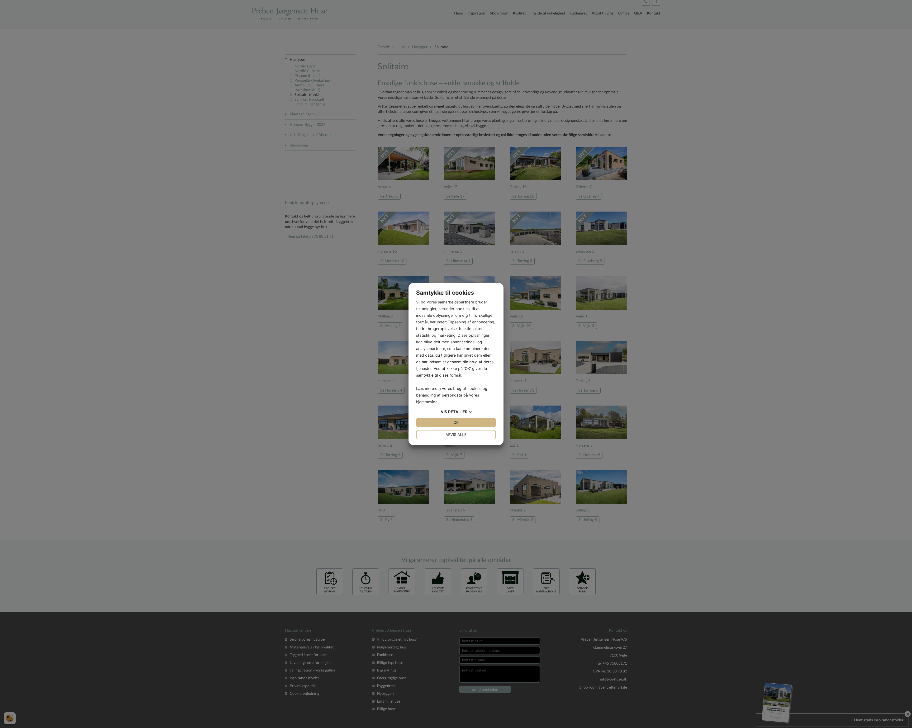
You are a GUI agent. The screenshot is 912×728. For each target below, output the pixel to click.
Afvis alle (456, 434)
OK (456, 422)
